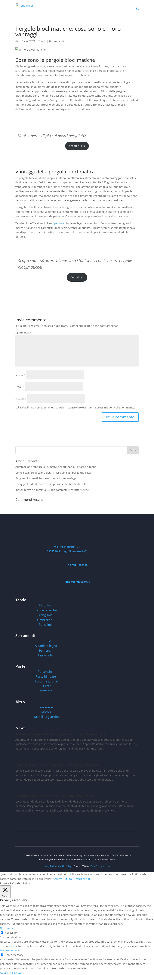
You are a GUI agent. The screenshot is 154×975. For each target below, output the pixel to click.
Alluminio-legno (46, 646)
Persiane (45, 651)
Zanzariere (45, 707)
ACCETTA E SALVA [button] (11, 972)
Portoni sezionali (46, 681)
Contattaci (77, 277)
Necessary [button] (6, 928)
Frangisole (45, 615)
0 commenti (56, 41)
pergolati (60, 223)
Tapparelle (45, 655)
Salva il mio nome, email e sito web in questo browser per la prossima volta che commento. (77, 407)
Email (20, 387)
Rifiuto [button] (68, 879)
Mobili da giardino (47, 717)
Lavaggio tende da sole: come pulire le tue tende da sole (50, 484)
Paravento (45, 691)
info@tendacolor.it (77, 581)
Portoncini (45, 672)
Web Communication (101, 866)
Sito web (20, 398)
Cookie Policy (65, 866)
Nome (20, 375)
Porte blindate (45, 676)
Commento (23, 332)
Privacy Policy (49, 866)
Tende (42, 41)
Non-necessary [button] (9, 950)
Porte (20, 666)
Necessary (11, 932)
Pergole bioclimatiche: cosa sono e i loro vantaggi (46, 478)
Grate (47, 686)
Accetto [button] (57, 879)
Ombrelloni (45, 620)
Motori (46, 712)
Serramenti (25, 635)
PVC (49, 641)
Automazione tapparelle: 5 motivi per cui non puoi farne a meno (55, 467)
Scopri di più (77, 146)
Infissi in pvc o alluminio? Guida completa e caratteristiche (52, 490)
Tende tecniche (46, 610)
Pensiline (45, 625)
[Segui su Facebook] (136, 838)
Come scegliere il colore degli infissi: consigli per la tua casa (53, 472)
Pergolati (45, 605)
